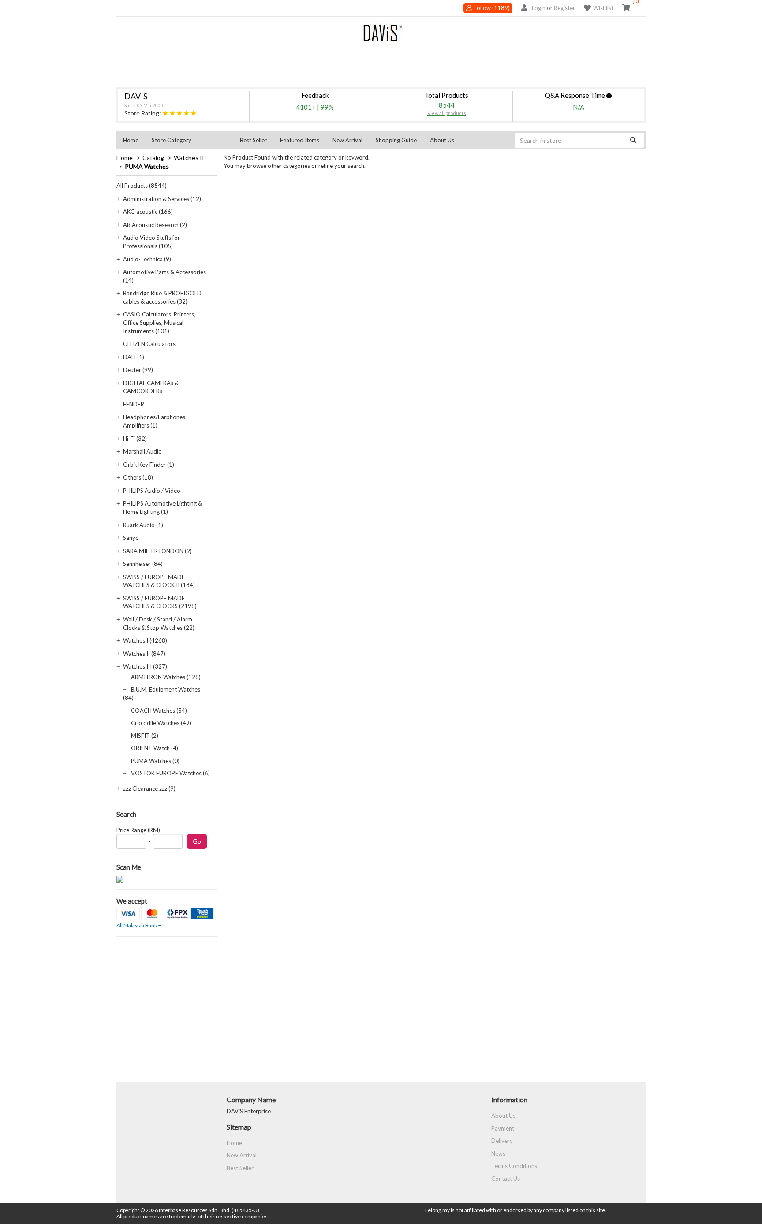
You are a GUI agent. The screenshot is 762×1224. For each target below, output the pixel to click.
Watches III (190, 157)
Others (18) (138, 477)
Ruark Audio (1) (143, 524)
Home (130, 140)
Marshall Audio (142, 451)
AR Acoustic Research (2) (155, 224)
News (498, 1153)
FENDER (133, 404)
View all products (446, 113)
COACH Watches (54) (159, 710)
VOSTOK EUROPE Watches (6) (170, 773)
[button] (189, 140)
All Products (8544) (141, 185)
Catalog (153, 157)
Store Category (171, 140)
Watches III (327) (145, 666)
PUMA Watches (147, 166)
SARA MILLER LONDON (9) (157, 550)
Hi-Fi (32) (135, 438)
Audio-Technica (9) (147, 259)
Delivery (502, 1140)
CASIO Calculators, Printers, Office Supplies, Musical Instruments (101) (159, 322)
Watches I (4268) (145, 640)
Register (564, 7)
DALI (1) (133, 357)
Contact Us (505, 1178)
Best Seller (253, 140)
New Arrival (347, 140)
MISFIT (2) (144, 735)
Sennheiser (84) (143, 563)
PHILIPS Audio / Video (151, 490)
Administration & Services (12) (162, 198)
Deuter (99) (138, 369)
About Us (442, 140)
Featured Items (299, 140)
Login (538, 7)
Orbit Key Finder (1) (148, 464)
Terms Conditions (514, 1165)
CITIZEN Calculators (149, 343)
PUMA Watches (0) (155, 760)
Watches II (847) (144, 653)
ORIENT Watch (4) (154, 748)
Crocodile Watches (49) (161, 722)
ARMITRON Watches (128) (166, 677)
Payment (502, 1128)
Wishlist (603, 7)
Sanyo (131, 537)
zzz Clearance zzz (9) (149, 788)
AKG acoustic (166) (148, 211)
